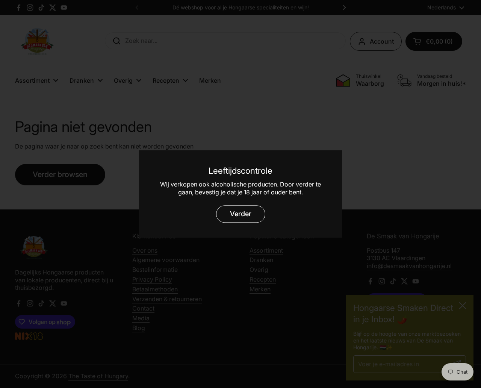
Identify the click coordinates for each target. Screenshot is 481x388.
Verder (240, 214)
